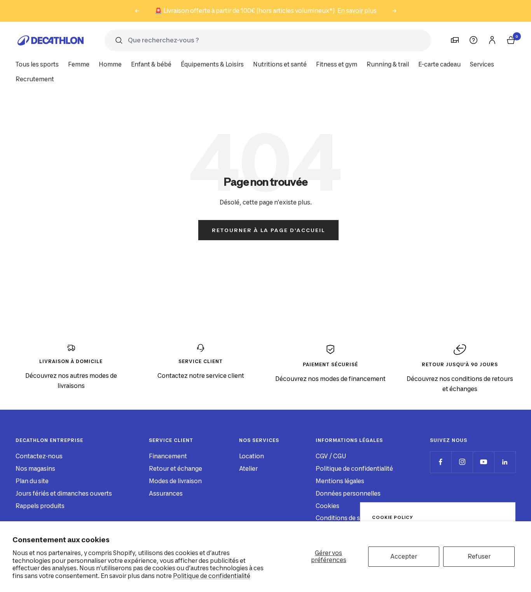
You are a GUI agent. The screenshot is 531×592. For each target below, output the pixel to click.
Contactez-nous (39, 456)
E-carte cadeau (439, 64)
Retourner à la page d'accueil (268, 230)
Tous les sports (37, 64)
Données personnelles (348, 493)
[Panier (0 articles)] (510, 40)
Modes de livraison (175, 481)
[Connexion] (492, 40)
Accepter (403, 556)
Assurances (166, 493)
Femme (78, 64)
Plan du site (32, 481)
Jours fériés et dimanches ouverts (64, 493)
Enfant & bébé (151, 64)
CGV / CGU (331, 456)
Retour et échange (175, 468)
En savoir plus (357, 10)
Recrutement (35, 79)
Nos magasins (35, 468)
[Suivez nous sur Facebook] (440, 462)
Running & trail (388, 64)
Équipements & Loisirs (212, 64)
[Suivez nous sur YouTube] (483, 462)
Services (482, 64)
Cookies (327, 506)
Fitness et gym (336, 64)
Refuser (479, 556)
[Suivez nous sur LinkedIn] (504, 462)
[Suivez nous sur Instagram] (462, 462)
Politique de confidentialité (211, 576)
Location (251, 456)
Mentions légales (340, 481)
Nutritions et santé (280, 64)
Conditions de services (348, 518)
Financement (168, 456)
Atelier (248, 468)
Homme (110, 64)
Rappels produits (40, 506)
